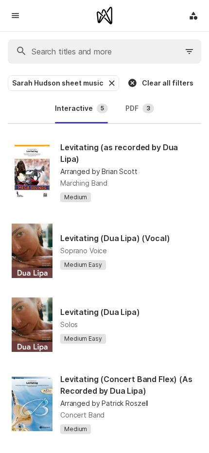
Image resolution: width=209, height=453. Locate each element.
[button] (111, 83)
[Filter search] (189, 51)
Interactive (79, 108)
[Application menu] (193, 15)
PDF (137, 108)
